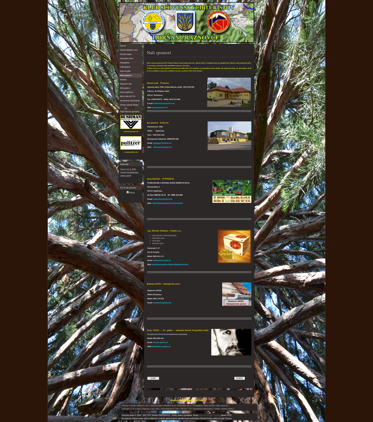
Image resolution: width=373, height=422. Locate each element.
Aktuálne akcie (170, 405)
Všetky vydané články (129, 105)
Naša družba (125, 71)
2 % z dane (136, 409)
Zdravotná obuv (158, 238)
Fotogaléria (124, 63)
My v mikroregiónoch (165, 409)
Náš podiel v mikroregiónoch (126, 90)
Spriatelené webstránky (130, 101)
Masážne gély (157, 243)
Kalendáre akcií (126, 58)
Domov (123, 46)
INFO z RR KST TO (127, 96)
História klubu (126, 54)
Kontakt (123, 80)
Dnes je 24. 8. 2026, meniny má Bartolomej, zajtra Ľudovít (129, 172)
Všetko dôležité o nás (129, 50)
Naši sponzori (159, 52)
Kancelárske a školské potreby (164, 235)
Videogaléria (125, 67)
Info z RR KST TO (183, 409)
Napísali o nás (126, 84)
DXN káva (156, 241)
